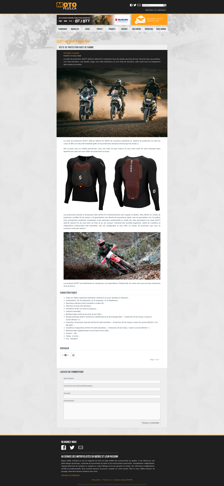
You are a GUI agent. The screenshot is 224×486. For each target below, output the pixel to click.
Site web (67, 393)
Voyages (124, 29)
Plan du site (106, 480)
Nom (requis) (69, 378)
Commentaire (69, 401)
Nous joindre (161, 29)
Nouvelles (75, 29)
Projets (100, 29)
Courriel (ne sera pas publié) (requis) (78, 386)
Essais (87, 29)
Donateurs (149, 29)
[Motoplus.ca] (68, 6)
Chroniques (62, 29)
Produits (112, 29)
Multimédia (136, 29)
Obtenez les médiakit (155, 10)
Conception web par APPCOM (122, 480)
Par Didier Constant (71, 53)
